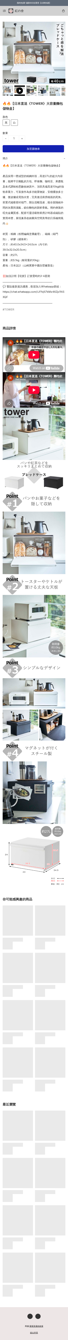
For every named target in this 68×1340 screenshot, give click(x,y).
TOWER (9, 309)
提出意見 (34, 1332)
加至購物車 (33, 148)
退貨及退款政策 (36, 1326)
